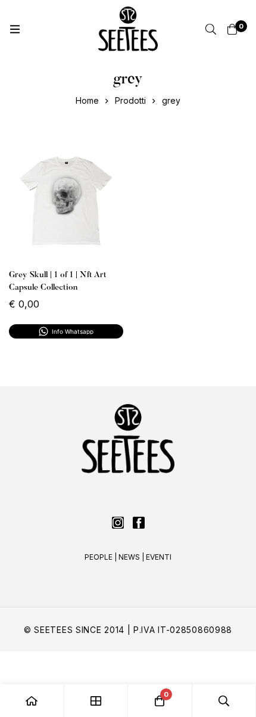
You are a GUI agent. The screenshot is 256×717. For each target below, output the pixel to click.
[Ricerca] (210, 29)
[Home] (32, 700)
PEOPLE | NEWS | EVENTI (128, 557)
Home (87, 100)
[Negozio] (96, 700)
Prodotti (130, 100)
